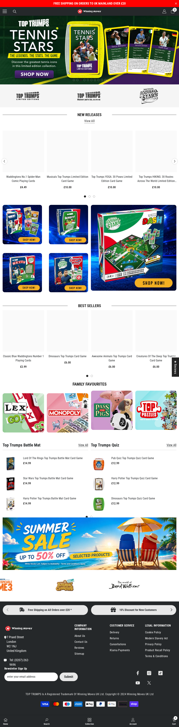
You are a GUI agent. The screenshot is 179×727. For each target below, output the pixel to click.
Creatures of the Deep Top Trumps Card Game (156, 358)
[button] (4, 161)
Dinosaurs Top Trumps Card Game (68, 356)
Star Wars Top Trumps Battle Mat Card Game (48, 478)
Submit (68, 676)
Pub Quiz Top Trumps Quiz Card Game (132, 458)
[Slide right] (171, 610)
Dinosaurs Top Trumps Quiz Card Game (133, 498)
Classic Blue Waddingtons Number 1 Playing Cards (23, 358)
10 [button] (105, 80)
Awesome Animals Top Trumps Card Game (112, 358)
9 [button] (102, 80)
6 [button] (91, 80)
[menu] (5, 11)
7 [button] (95, 80)
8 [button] (98, 80)
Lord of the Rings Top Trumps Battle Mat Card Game (53, 458)
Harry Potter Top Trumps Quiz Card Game (134, 478)
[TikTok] (160, 673)
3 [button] (81, 80)
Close (176, 3)
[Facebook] (137, 673)
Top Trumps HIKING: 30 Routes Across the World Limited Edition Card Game (156, 179)
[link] (156, 410)
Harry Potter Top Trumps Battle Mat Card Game (49, 498)
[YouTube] (137, 682)
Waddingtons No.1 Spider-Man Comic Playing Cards (23, 179)
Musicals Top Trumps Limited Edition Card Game (67, 179)
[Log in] (164, 11)
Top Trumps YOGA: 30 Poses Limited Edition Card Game (111, 179)
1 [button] (74, 80)
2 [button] (77, 80)
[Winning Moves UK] (68, 96)
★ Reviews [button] (175, 367)
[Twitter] (149, 682)
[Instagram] (149, 673)
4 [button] (84, 80)
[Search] (15, 11)
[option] (89, 50)
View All (89, 121)
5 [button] (88, 80)
